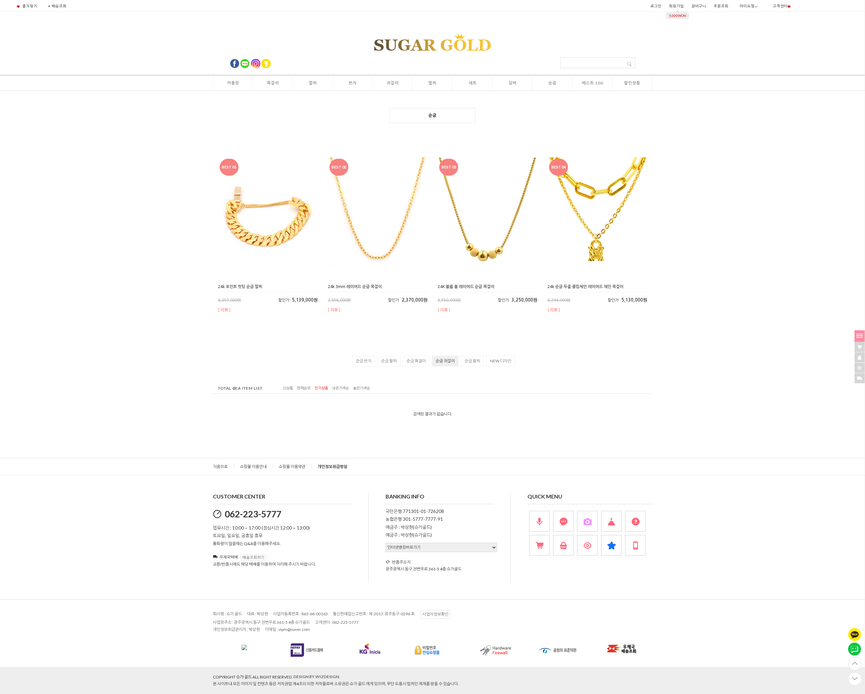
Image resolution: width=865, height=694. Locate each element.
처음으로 (220, 466)
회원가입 (676, 6)
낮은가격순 (340, 388)
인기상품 (321, 388)
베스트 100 (592, 82)
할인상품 (632, 82)
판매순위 (304, 388)
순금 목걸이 (416, 360)
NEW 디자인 (500, 360)
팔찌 (313, 82)
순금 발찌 (472, 360)
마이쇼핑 (747, 6)
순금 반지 (363, 360)
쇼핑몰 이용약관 (292, 466)
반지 (353, 82)
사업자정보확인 (435, 614)
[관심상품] (859, 357)
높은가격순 (361, 388)
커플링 (233, 82)
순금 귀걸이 (445, 360)
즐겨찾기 (29, 6)
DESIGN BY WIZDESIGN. (316, 676)
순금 (552, 82)
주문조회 (721, 6)
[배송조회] (859, 378)
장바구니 (698, 6)
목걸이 (273, 82)
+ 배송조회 (57, 6)
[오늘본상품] (859, 368)
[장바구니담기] (859, 347)
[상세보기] (280, 279)
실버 (513, 82)
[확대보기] (262, 279)
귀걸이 (393, 82)
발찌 (432, 82)
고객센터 (780, 6)
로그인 (656, 6)
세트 (473, 82)
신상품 (288, 388)
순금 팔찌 (389, 360)
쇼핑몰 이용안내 (253, 466)
